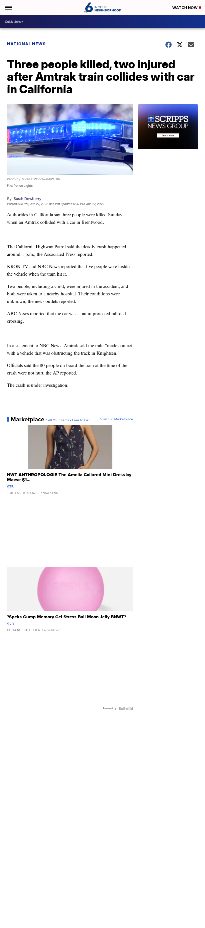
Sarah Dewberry (27, 198)
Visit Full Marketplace (116, 419)
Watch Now (185, 7)
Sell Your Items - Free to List (68, 420)
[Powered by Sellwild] (125, 708)
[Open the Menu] (8, 7)
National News (26, 43)
